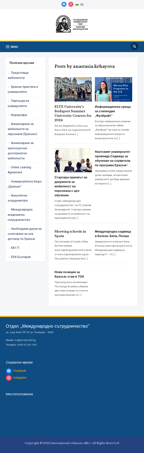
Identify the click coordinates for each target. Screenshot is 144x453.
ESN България (21, 257)
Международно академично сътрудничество (20, 214)
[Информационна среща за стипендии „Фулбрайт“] (113, 89)
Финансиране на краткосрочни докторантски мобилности (21, 150)
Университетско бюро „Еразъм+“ (25, 184)
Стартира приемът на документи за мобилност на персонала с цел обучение (71, 186)
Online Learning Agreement (19, 170)
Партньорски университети (18, 103)
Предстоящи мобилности (18, 75)
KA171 (15, 248)
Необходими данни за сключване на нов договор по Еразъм (24, 234)
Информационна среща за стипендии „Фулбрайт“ (113, 111)
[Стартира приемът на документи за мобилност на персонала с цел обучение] (73, 160)
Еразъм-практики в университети (23, 89)
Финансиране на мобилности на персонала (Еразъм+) (22, 129)
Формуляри (19, 115)
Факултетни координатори (18, 198)
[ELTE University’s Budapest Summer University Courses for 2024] (73, 89)
